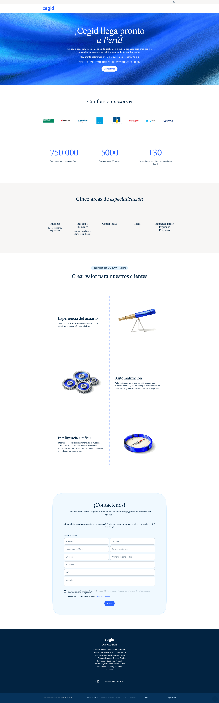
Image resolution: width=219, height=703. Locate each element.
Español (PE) (172, 698)
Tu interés (70, 564)
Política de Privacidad (103, 596)
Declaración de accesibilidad (110, 698)
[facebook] (120, 674)
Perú (174, 2)
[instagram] (109, 674)
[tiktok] (115, 674)
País (67, 572)
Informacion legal (92, 698)
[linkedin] (98, 674)
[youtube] (104, 674)
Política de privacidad (129, 698)
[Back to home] (76, 8)
